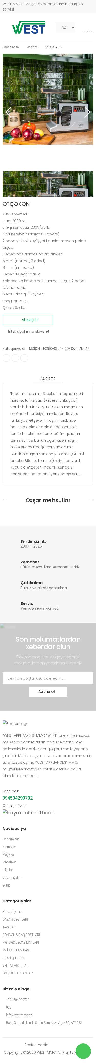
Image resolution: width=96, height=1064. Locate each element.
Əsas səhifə (11, 47)
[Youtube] (15, 358)
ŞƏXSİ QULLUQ (13, 958)
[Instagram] (24, 358)
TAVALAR (9, 927)
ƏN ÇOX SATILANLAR (74, 348)
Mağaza (32, 47)
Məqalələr (9, 862)
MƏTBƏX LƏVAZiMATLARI (21, 942)
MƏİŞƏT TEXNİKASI (43, 348)
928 (8, 1007)
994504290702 (18, 798)
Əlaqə (6, 885)
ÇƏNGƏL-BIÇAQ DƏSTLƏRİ (21, 935)
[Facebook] (6, 358)
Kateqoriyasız (12, 912)
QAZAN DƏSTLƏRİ (15, 919)
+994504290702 (17, 1000)
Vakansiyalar (12, 878)
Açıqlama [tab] (48, 378)
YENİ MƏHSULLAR (15, 965)
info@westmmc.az (18, 1015)
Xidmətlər (9, 847)
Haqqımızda (11, 839)
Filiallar (8, 870)
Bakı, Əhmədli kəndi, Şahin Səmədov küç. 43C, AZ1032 (43, 1023)
